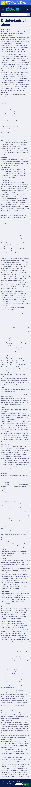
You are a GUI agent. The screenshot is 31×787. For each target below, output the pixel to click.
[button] (3, 8)
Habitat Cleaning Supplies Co (12, 781)
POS (19, 781)
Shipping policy (7, 785)
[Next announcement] (28, 2)
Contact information (16, 785)
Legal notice (25, 785)
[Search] (28, 14)
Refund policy (10, 783)
